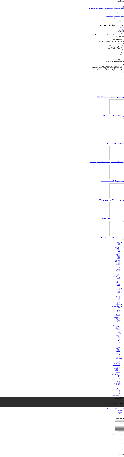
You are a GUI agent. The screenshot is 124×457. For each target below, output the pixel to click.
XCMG (119, 286)
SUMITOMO (118, 245)
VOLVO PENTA (117, 389)
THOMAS (118, 284)
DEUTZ (119, 373)
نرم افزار (120, 392)
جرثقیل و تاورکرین (119, 311)
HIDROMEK (118, 264)
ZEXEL (119, 332)
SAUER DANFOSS (117, 331)
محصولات (120, 411)
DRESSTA (112, 19)
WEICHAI (118, 390)
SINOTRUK (118, 335)
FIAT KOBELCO (117, 261)
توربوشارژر (120, 309)
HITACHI (118, 265)
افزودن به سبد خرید (121, 31)
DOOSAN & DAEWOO (116, 346)
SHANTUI (118, 280)
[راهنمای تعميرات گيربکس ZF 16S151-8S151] (116, 216)
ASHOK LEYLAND (116, 368)
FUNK (119, 340)
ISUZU (119, 298)
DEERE (119, 257)
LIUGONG (118, 273)
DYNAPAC (118, 259)
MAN (119, 364)
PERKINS (118, 387)
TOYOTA (118, 357)
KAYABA (118, 329)
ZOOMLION (118, 287)
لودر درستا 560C (96, 70)
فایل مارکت (104, 70)
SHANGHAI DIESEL (116, 365)
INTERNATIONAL (117, 363)
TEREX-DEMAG (117, 317)
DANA (119, 339)
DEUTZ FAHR (117, 289)
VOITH (119, 334)
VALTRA (118, 290)
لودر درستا (100, 70)
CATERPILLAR (117, 254)
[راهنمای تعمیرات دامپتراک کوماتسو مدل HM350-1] (116, 235)
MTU (119, 385)
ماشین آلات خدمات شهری (118, 304)
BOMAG (118, 252)
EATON (119, 336)
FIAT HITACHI (117, 260)
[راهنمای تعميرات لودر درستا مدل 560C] (117, 27)
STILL (119, 355)
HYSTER (118, 349)
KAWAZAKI (118, 269)
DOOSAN (118, 258)
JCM (119, 267)
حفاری (121, 322)
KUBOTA (118, 381)
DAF (119, 295)
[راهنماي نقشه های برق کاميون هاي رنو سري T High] (116, 197)
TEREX (119, 283)
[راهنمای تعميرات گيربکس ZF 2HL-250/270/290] (116, 178)
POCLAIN (118, 278)
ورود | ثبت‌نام (122, 6)
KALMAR (118, 243)
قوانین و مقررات (119, 12)
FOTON (118, 297)
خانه (123, 19)
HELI (119, 347)
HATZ (119, 376)
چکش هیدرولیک (119, 319)
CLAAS (119, 292)
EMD (119, 375)
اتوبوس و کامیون (119, 294)
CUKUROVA (118, 255)
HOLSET (118, 310)
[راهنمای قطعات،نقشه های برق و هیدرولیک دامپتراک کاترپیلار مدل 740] (116, 159)
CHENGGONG (117, 247)
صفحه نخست (120, 410)
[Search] (114, 7)
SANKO (118, 248)
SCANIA (118, 302)
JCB (119, 266)
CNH (119, 371)
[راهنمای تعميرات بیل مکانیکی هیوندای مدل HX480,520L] (112, 94)
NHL (119, 277)
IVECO (119, 299)
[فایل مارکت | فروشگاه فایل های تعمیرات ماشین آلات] (115, 16)
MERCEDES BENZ (117, 383)
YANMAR (118, 391)
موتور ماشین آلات (119, 358)
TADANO (118, 316)
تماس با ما (120, 13)
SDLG (119, 307)
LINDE (119, 354)
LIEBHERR (118, 315)
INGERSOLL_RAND (116, 325)
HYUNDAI (118, 296)
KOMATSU (118, 271)
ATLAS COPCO (117, 324)
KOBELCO (118, 270)
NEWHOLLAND (117, 275)
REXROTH (118, 328)
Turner (119, 337)
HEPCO (119, 263)
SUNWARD (118, 282)
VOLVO (118, 303)
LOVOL (118, 367)
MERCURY (118, 369)
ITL (119, 341)
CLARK (118, 350)
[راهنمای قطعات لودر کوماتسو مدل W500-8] (116, 113)
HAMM (119, 262)
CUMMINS (118, 372)
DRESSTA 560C (118, 70)
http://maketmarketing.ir (116, 395)
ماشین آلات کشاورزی (118, 288)
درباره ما (120, 14)
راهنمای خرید (120, 11)
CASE (119, 253)
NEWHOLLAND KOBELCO (115, 276)
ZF (119, 344)
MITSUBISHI (118, 384)
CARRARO (118, 338)
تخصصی (118, 246)
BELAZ (119, 244)
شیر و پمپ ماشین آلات (118, 327)
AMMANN (118, 249)
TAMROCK (118, 326)
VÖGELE (118, 285)
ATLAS (119, 251)
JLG (119, 312)
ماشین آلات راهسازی (118, 19)
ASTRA (119, 250)
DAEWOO (118, 256)
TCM (119, 356)
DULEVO (118, 305)
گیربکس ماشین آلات (119, 333)
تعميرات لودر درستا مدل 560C (110, 70)
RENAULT (118, 301)
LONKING (118, 274)
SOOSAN (118, 281)
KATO (119, 268)
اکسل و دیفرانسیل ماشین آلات (117, 306)
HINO (119, 377)
